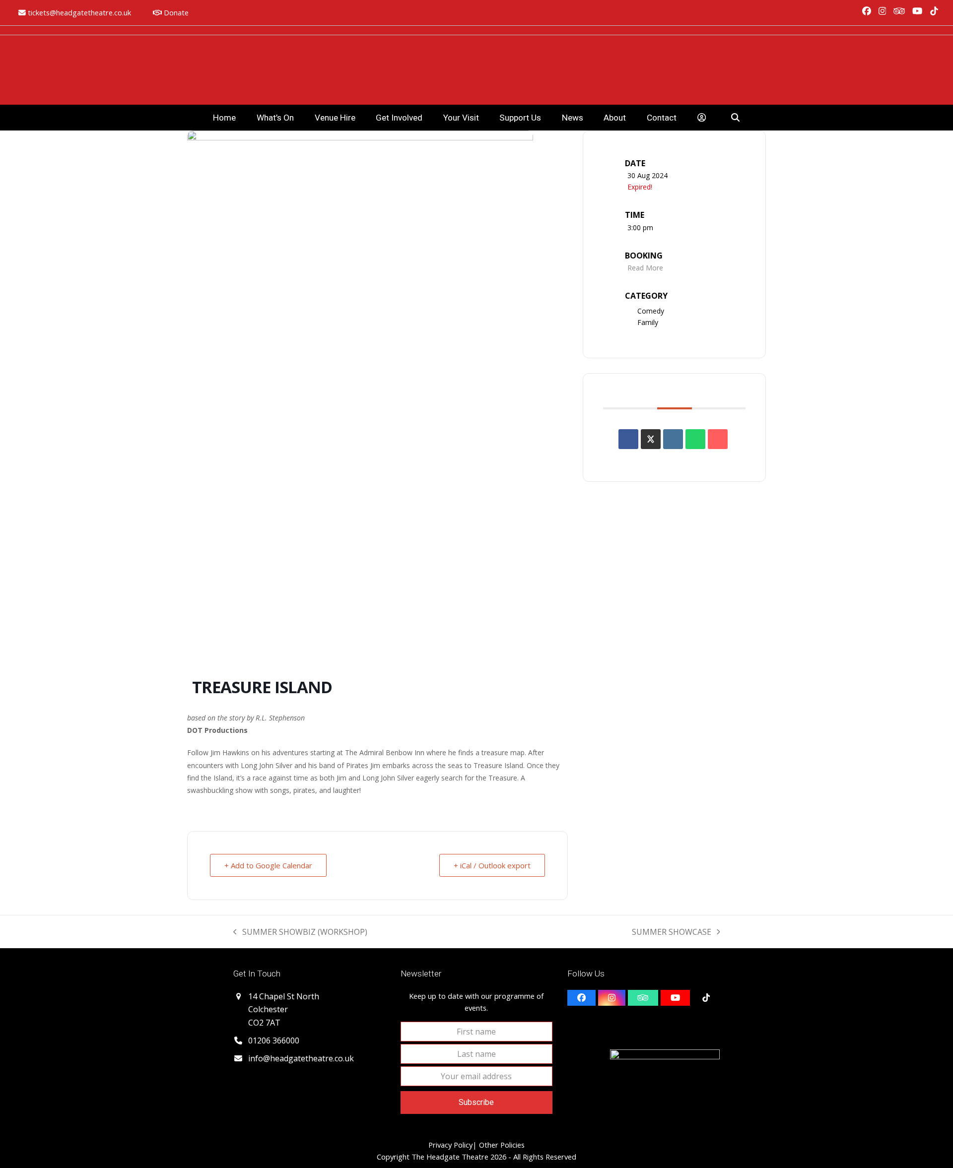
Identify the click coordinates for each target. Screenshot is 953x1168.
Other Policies (501, 1145)
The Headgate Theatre (449, 1157)
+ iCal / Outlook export (492, 865)
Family (647, 322)
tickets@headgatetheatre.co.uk (79, 12)
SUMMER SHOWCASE (671, 932)
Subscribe (476, 1102)
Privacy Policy (450, 1145)
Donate (175, 12)
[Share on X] (651, 439)
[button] (735, 117)
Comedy (650, 311)
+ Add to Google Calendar (268, 865)
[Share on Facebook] (628, 439)
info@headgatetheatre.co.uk (301, 1058)
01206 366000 (273, 1040)
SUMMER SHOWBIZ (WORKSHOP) (300, 932)
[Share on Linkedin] (673, 439)
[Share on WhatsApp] (695, 439)
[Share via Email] (718, 439)
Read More (645, 267)
